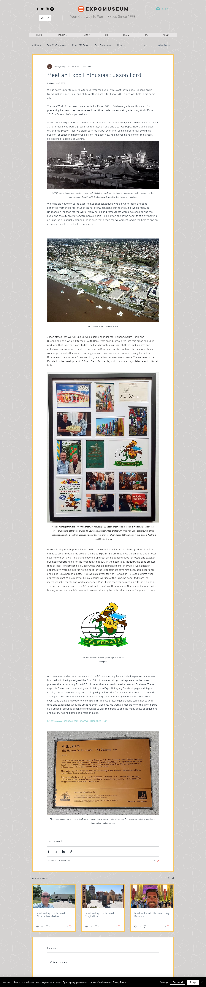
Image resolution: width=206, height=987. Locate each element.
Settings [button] (164, 982)
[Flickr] (52, 9)
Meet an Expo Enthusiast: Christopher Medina (51, 915)
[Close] (202, 982)
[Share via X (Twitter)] (56, 851)
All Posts (36, 45)
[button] (145, 45)
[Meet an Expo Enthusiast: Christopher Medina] (54, 896)
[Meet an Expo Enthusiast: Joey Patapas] (152, 896)
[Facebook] (37, 9)
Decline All (178, 982)
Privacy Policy (119, 982)
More (119, 45)
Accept (193, 982)
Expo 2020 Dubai (80, 45)
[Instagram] (47, 9)
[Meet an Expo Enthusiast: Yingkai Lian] (103, 896)
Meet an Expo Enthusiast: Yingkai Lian (100, 915)
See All (171, 878)
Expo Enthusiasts (103, 45)
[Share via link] (70, 851)
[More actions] (157, 66)
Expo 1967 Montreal (56, 45)
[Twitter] (42, 9)
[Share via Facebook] (48, 851)
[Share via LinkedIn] (63, 851)
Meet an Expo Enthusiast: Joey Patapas (151, 915)
